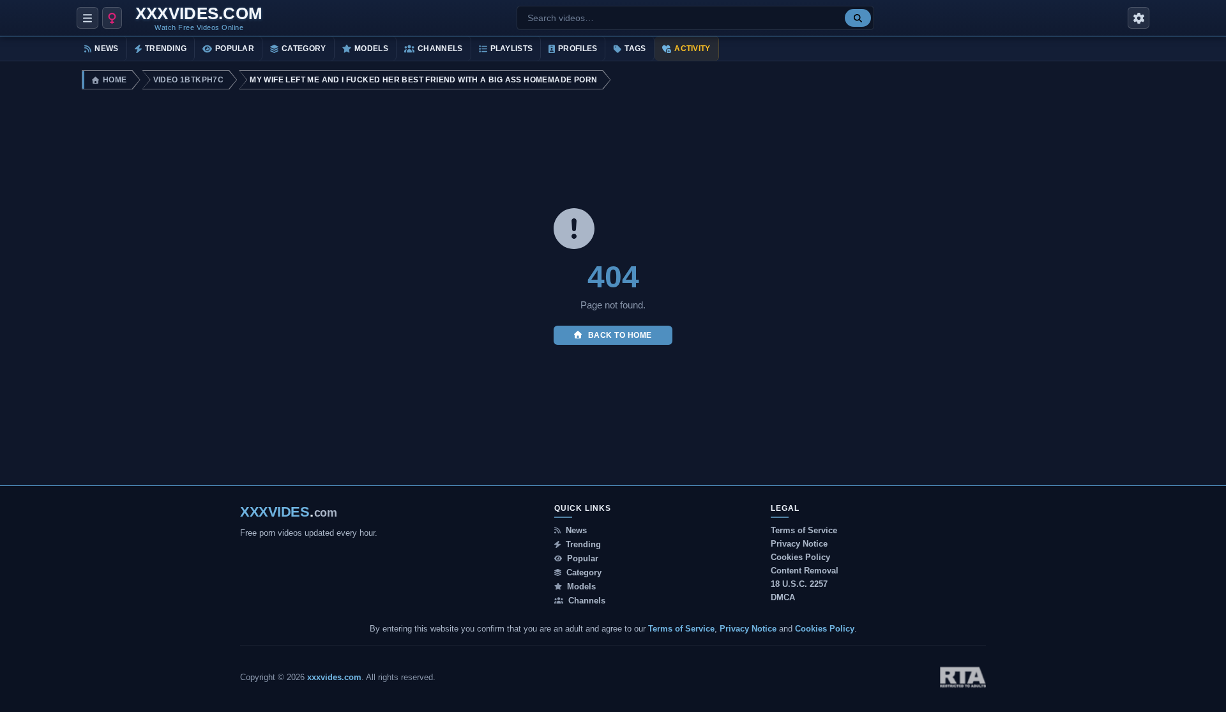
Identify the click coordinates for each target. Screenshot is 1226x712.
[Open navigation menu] (87, 18)
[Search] (858, 18)
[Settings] (1138, 18)
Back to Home (619, 335)
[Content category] (112, 18)
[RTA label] (963, 678)
